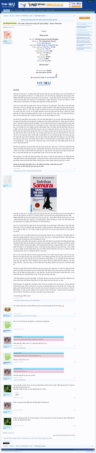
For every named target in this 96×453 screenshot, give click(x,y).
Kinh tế (39, 438)
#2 (74, 298)
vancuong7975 (16, 329)
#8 (74, 397)
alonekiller (15, 298)
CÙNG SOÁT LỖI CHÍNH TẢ (84, 32)
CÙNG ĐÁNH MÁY (82, 30)
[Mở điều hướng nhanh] (74, 15)
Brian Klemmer (46, 43)
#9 (74, 410)
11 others (34, 300)
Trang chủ (6, 10)
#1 (74, 168)
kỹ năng (43, 438)
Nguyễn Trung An (42, 45)
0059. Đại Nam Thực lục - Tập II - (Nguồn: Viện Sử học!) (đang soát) (84, 42)
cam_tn (28, 300)
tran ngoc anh (16, 345)
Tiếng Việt (13, 449)
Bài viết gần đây (6, 12)
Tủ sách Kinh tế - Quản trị (15, 25)
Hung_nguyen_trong (18, 170)
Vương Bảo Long (53, 45)
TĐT (13, 27)
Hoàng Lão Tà (16, 397)
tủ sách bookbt (49, 438)
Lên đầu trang (89, 449)
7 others (31, 315)
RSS (93, 449)
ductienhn (16, 315)
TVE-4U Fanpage (18, 10)
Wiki (12, 10)
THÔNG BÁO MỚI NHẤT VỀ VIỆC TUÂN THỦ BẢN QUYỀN (39, 20)
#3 (74, 313)
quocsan (15, 313)
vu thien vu (25, 170)
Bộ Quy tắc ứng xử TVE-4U (29, 10)
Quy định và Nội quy (90, 451)
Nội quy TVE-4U (41, 10)
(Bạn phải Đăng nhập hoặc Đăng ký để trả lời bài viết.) (64, 435)
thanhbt (26, 25)
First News (46, 47)
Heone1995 (30, 170)
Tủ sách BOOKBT (50, 77)
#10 (74, 425)
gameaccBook (17, 300)
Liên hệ (75, 449)
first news (32, 438)
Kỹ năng (45, 61)
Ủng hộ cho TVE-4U (50, 10)
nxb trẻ (35, 438)
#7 (74, 377)
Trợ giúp (79, 449)
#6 (74, 361)
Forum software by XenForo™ (12, 451)
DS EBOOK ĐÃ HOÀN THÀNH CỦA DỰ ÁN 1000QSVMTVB (84, 27)
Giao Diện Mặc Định (6, 449)
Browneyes (20, 315)
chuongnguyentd (23, 300)
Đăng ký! (84, 17)
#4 (74, 329)
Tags (5, 438)
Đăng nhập (90, 1)
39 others (36, 170)
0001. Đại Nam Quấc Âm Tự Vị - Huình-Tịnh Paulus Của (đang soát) (84, 35)
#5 (74, 345)
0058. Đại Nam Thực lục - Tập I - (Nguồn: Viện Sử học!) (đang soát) (84, 38)
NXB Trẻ (48, 49)
